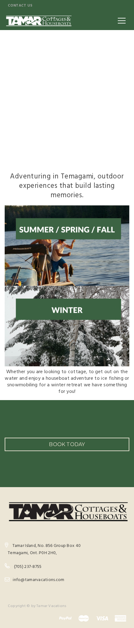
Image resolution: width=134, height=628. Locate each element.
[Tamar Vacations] (38, 20)
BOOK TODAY (67, 444)
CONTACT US (20, 6)
